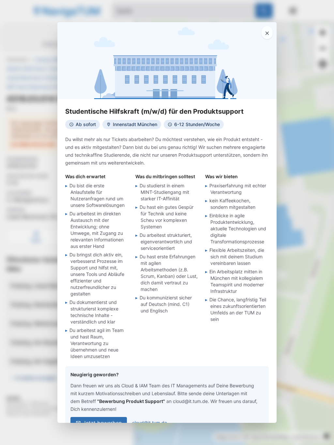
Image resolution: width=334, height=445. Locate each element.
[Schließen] (267, 32)
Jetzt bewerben (102, 423)
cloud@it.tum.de (149, 422)
